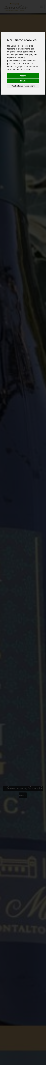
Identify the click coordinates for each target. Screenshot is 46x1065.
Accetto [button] (23, 76)
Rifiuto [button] (23, 81)
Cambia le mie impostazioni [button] (23, 86)
